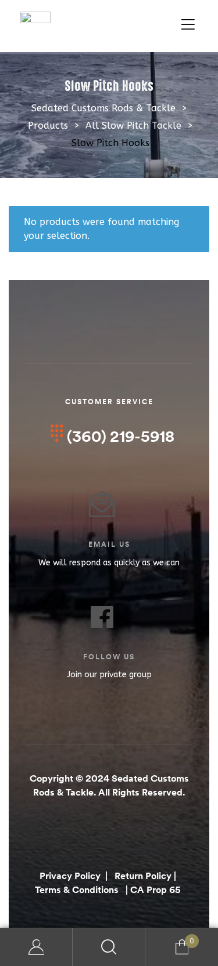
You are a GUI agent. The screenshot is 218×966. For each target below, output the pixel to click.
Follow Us (109, 656)
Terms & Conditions (77, 889)
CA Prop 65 (156, 889)
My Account (36, 947)
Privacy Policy (71, 875)
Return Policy (143, 875)
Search (109, 947)
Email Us (109, 544)
